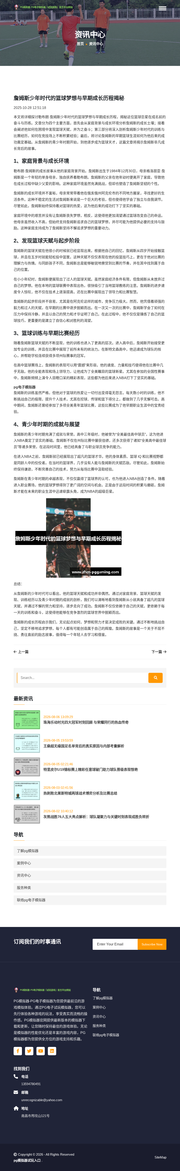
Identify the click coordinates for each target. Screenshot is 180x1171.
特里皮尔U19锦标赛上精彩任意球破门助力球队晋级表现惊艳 (90, 769)
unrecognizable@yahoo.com (41, 1100)
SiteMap (160, 1157)
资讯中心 (24, 875)
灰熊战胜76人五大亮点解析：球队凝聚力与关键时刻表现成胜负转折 (96, 817)
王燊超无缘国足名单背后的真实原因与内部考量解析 (83, 746)
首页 (80, 44)
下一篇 (157, 652)
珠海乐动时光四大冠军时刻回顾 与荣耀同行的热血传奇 (86, 722)
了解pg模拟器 (27, 851)
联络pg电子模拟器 (31, 900)
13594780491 (31, 1084)
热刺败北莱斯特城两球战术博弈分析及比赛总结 (80, 793)
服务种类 (24, 888)
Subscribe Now (152, 944)
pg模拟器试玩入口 (27, 1160)
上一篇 (23, 652)
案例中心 (24, 863)
